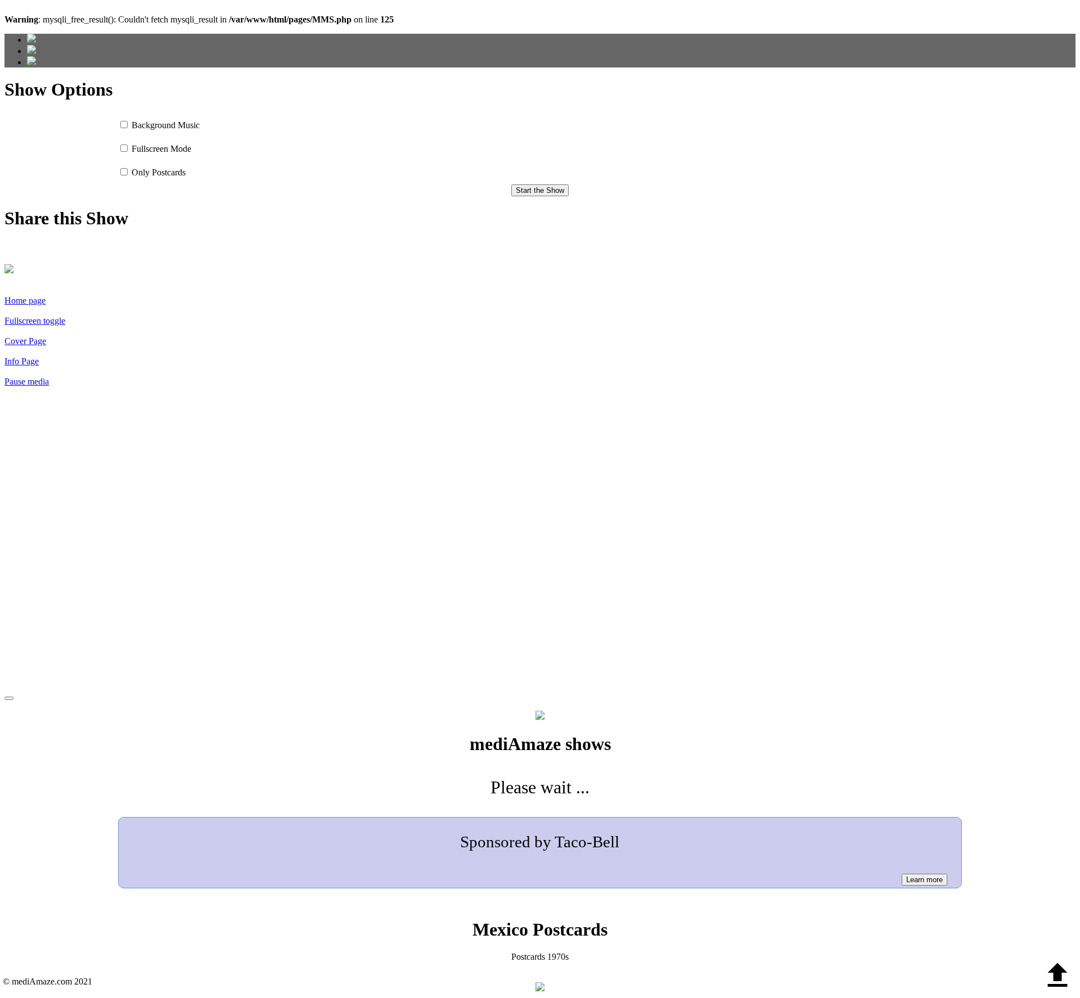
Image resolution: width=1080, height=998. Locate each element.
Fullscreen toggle (34, 321)
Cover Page (25, 341)
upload (1057, 975)
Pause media (26, 381)
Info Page (21, 361)
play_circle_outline (145, 547)
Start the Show (540, 190)
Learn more (924, 879)
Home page (25, 300)
